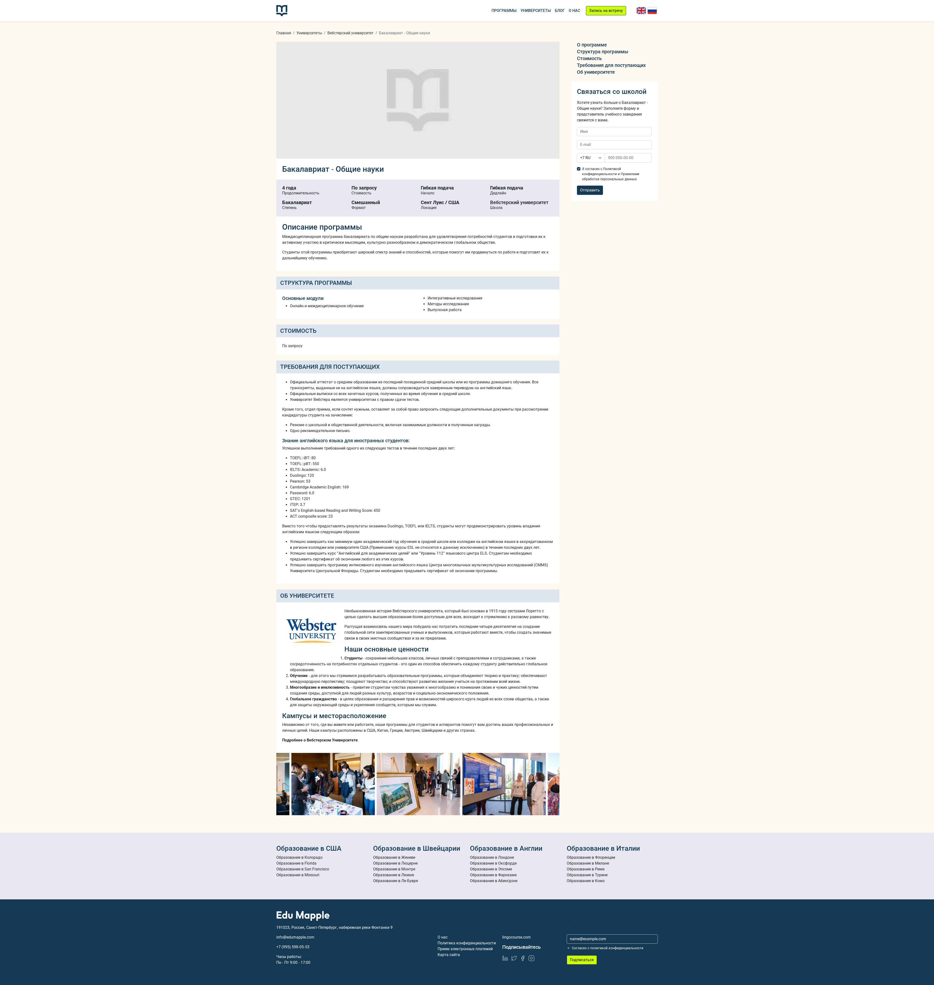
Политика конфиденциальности (467, 943)
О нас (574, 10)
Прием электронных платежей (465, 949)
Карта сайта (449, 954)
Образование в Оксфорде (493, 863)
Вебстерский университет (350, 33)
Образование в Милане (588, 863)
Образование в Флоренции (591, 857)
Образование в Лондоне (492, 857)
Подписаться (582, 960)
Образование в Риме (585, 869)
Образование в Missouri (297, 875)
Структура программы (602, 51)
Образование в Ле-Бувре (395, 880)
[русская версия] (652, 10)
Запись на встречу (606, 10)
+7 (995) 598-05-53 (292, 947)
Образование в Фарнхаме (493, 875)
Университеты (536, 10)
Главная (283, 33)
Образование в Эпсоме (491, 869)
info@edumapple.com (295, 937)
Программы (504, 10)
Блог (560, 10)
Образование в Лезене (393, 875)
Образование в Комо (586, 880)
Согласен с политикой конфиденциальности (607, 948)
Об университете (596, 72)
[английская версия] (641, 10)
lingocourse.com (516, 937)
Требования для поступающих (611, 65)
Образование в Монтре (394, 869)
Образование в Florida (296, 863)
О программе (592, 45)
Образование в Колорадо (299, 857)
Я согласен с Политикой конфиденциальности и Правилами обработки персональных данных (610, 174)
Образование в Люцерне (395, 863)
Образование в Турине (587, 875)
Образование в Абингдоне (493, 880)
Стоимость (589, 58)
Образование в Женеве (394, 857)
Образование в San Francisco (302, 869)
